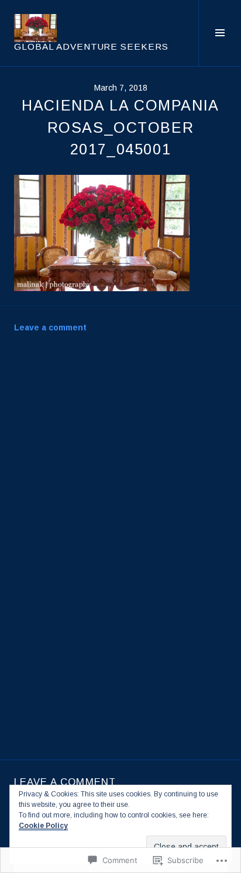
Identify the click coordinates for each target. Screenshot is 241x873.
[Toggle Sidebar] (219, 33)
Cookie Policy (43, 826)
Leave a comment (50, 327)
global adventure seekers (91, 46)
